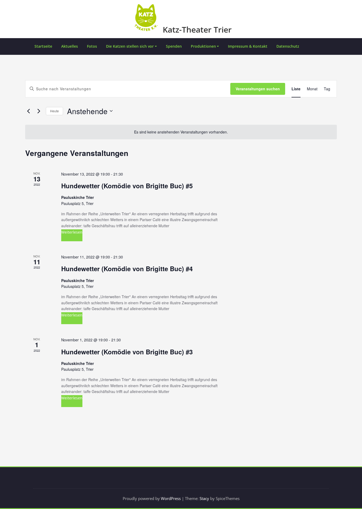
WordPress (171, 498)
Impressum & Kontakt (247, 46)
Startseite (43, 46)
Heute (54, 111)
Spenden (174, 46)
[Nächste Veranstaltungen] (39, 111)
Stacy (204, 498)
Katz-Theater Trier (197, 29)
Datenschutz (287, 46)
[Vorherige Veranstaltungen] (28, 111)
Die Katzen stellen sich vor (130, 46)
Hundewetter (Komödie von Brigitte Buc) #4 (127, 268)
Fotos (92, 46)
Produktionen (203, 46)
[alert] (181, 132)
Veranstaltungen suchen (258, 88)
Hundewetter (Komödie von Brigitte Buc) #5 (127, 185)
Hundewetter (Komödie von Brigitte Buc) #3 (127, 351)
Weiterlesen (71, 232)
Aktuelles (69, 46)
